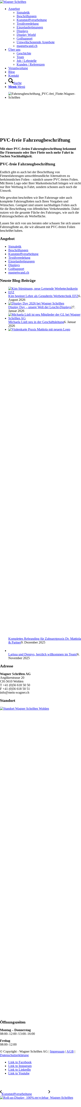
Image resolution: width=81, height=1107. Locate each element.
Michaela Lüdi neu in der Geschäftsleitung (36, 322)
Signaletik (14, 246)
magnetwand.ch (18, 272)
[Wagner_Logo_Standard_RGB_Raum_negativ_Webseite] (13, 2)
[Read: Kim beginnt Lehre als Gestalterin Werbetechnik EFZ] (44, 292)
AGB (70, 1051)
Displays (14, 265)
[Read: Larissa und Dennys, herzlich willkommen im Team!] (12, 650)
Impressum (57, 1051)
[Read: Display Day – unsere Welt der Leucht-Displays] (36, 303)
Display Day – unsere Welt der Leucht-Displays (39, 307)
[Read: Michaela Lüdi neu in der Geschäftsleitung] (44, 318)
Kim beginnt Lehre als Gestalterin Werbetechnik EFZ (43, 296)
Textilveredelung (19, 257)
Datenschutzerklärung (14, 1055)
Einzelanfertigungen (21, 261)
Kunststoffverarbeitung (23, 254)
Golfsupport (16, 269)
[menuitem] (44, 27)
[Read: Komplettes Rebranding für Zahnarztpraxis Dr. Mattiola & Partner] (44, 329)
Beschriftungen (18, 250)
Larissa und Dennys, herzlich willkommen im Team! (42, 654)
